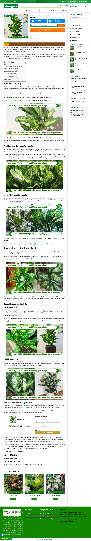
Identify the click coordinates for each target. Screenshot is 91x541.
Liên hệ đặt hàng (9, 79)
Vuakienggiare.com (49, 539)
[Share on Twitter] (34, 38)
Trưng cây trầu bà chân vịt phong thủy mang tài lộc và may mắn (79, 97)
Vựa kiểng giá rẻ (30, 10)
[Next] (65, 488)
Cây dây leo (72, 23)
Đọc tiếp (13, 498)
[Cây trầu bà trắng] (55, 484)
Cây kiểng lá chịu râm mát (76, 28)
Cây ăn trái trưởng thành (75, 20)
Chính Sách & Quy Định (45, 516)
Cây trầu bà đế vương (34, 495)
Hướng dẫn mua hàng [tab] (24, 44)
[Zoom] (5, 36)
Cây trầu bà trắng (55, 495)
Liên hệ (78, 10)
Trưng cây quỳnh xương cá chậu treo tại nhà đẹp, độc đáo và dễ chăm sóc (78, 92)
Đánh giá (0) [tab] (13, 44)
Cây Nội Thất (64, 10)
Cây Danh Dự (7, 87)
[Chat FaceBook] (38, 21)
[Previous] (4, 488)
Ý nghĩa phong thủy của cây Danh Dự (14, 66)
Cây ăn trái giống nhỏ (75, 17)
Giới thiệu (21, 10)
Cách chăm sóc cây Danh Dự (12, 71)
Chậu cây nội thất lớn (75, 37)
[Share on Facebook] (31, 38)
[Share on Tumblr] (42, 38)
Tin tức (72, 10)
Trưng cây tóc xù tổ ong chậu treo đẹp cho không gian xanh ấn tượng (79, 86)
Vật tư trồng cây (43, 10)
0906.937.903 (73, 7)
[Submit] (60, 6)
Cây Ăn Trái (54, 10)
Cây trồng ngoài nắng (75, 34)
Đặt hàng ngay (48, 432)
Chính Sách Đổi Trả (44, 513)
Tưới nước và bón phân (12, 74)
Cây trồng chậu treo (74, 31)
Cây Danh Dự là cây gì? (10, 64)
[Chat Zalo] (56, 21)
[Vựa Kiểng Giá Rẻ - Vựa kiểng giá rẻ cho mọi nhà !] (11, 6)
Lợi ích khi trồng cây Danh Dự (12, 68)
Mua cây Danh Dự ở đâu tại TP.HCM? (14, 78)
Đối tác (27, 516)
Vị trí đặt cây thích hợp (12, 76)
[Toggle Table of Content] (23, 62)
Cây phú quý (13, 495)
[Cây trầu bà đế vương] (34, 484)
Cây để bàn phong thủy (75, 25)
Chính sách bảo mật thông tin (47, 519)
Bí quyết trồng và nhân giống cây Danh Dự (15, 70)
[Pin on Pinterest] (39, 38)
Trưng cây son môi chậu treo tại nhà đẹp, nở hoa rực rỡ (78, 102)
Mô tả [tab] (7, 44)
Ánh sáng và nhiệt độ (12, 73)
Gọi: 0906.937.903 (6, 538)
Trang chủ (13, 10)
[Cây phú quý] (13, 484)
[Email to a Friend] (36, 38)
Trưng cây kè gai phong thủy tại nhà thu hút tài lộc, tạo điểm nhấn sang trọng (79, 80)
